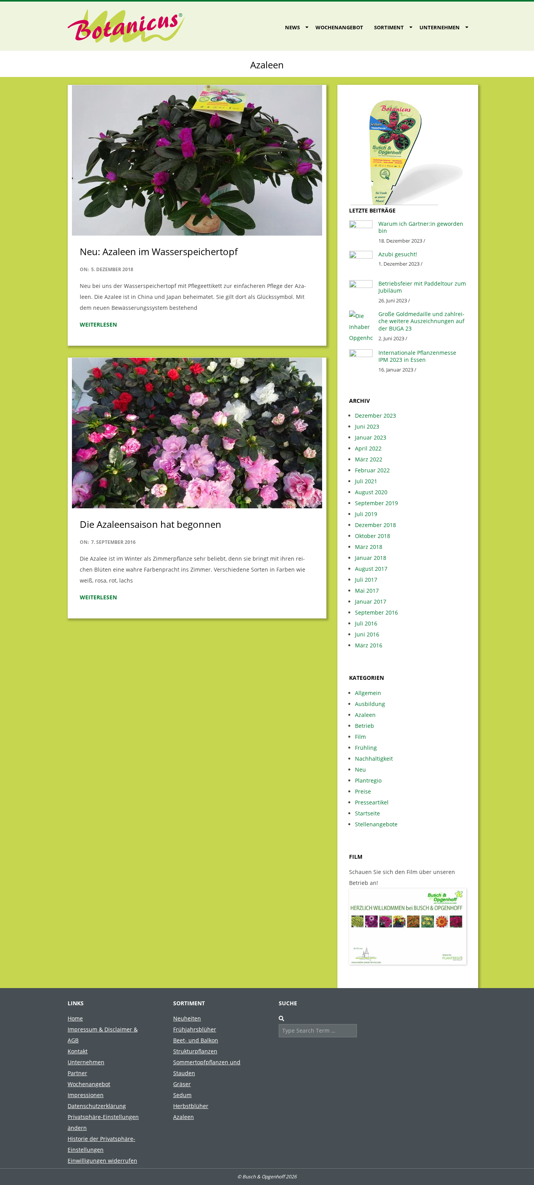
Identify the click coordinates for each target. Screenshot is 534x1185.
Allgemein (368, 693)
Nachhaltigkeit (374, 758)
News (292, 27)
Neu (360, 769)
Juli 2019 (366, 514)
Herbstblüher (190, 1106)
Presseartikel (372, 802)
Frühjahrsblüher (194, 1029)
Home (75, 1018)
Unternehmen (439, 27)
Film (360, 736)
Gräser (182, 1084)
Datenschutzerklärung (97, 1106)
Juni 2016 (367, 634)
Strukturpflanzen (195, 1051)
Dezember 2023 (375, 415)
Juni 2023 (367, 426)
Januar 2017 (370, 601)
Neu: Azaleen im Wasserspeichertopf (159, 251)
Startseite (367, 813)
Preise (363, 791)
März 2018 (368, 546)
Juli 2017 (366, 579)
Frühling (366, 747)
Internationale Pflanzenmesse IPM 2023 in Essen (417, 356)
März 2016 (368, 645)
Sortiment (389, 27)
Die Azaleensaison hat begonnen (150, 524)
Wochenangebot (339, 27)
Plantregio (368, 780)
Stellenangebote (376, 824)
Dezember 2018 (375, 525)
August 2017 (371, 568)
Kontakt (78, 1051)
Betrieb (364, 725)
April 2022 (368, 448)
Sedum (182, 1095)
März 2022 (368, 459)
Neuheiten (187, 1018)
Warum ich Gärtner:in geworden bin (420, 227)
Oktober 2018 (372, 536)
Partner (77, 1073)
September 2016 (376, 612)
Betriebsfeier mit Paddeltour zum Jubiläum (422, 287)
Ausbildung (370, 704)
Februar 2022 (372, 470)
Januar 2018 (370, 557)
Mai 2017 (367, 590)
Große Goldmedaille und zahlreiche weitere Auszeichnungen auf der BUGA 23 (421, 321)
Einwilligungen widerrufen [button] (102, 1160)
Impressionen (86, 1095)
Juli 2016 (366, 623)
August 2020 (371, 492)
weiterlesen (98, 324)
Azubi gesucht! (397, 254)
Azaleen (365, 715)
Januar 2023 (370, 437)
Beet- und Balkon (195, 1040)
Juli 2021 (366, 481)
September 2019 (376, 503)
